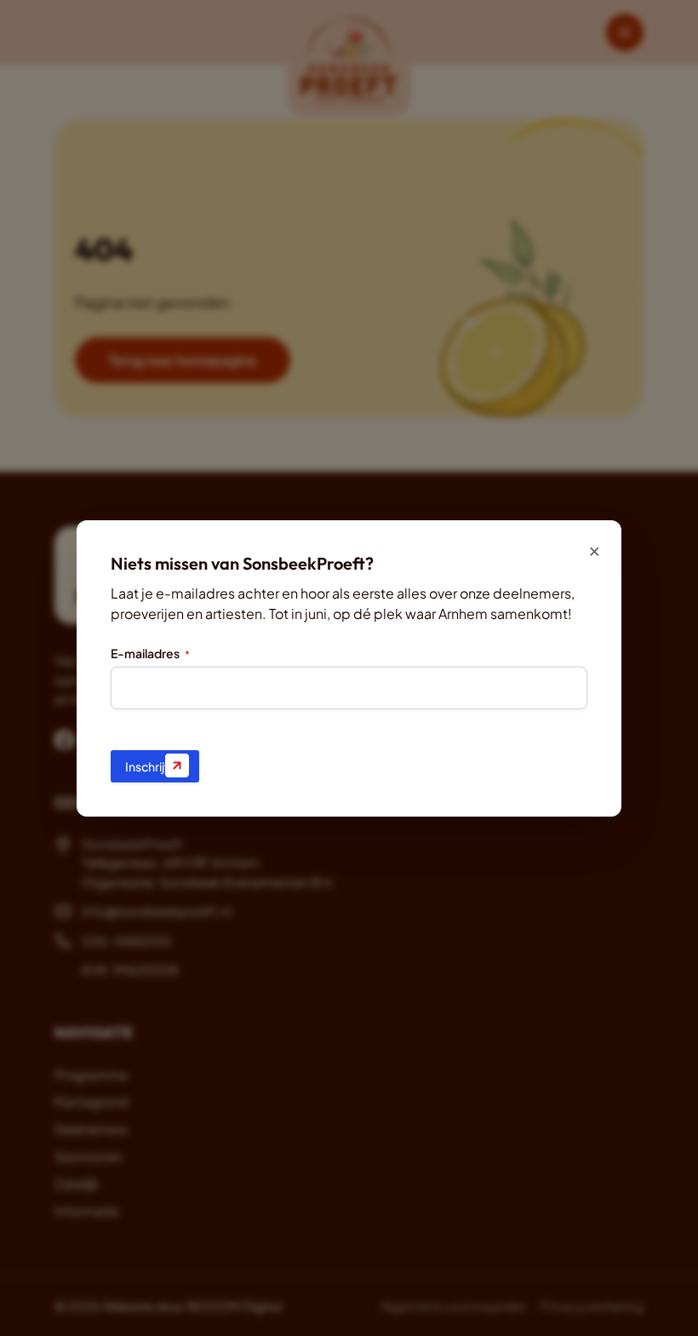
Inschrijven (155, 766)
